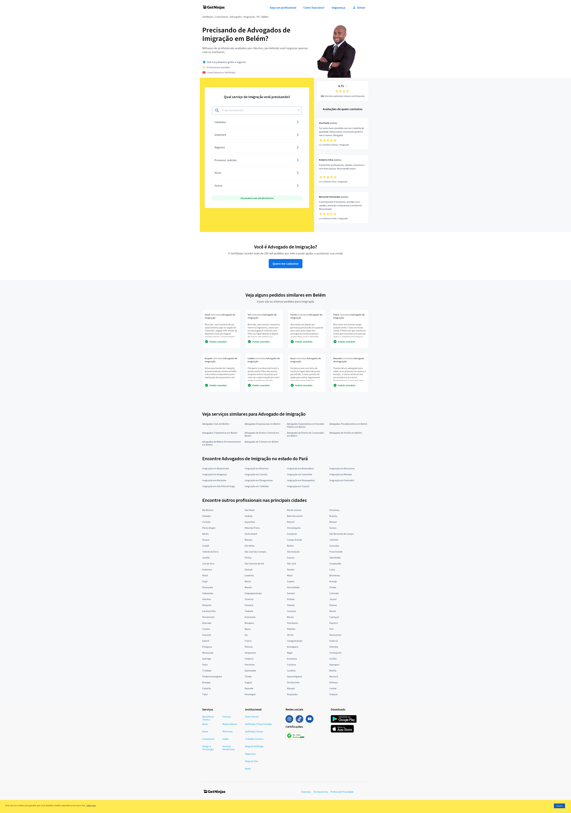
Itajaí (205, 581)
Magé (289, 652)
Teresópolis (335, 652)
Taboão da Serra (210, 551)
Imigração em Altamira (256, 468)
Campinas (292, 533)
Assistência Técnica (208, 718)
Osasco (206, 539)
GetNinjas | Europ (254, 731)
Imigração (249, 16)
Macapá (291, 688)
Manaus (248, 539)
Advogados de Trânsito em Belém (262, 441)
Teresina (249, 599)
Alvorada (206, 622)
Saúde (225, 738)
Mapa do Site (251, 761)
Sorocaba (334, 545)
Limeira (206, 628)
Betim (248, 581)
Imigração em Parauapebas (301, 480)
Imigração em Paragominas (259, 480)
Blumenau (334, 575)
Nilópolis (207, 605)
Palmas (333, 605)
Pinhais (291, 599)
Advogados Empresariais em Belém (262, 423)
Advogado (236, 16)
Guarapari (334, 664)
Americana (250, 617)
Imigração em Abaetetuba (215, 468)
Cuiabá (205, 545)
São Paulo (250, 510)
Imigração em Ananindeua (300, 468)
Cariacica (291, 611)
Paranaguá (250, 694)
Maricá (290, 617)
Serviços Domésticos (228, 748)
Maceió (248, 587)
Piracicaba (207, 587)
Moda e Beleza (229, 724)
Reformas (227, 731)
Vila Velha (249, 545)
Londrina (249, 575)
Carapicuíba (335, 563)
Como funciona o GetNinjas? (221, 72)
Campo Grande (294, 539)
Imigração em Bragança (214, 474)
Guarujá (248, 569)
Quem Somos (252, 716)
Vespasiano (250, 652)
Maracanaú (207, 652)
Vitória (248, 557)
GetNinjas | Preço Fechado (258, 724)
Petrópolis (292, 622)
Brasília (333, 515)
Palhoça (333, 682)
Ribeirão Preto (252, 527)
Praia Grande (335, 551)
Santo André (251, 533)
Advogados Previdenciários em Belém (348, 423)
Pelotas (249, 646)
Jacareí (333, 599)
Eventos (226, 716)
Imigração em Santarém (341, 480)
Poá (331, 628)
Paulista (333, 622)
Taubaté (249, 611)
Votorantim (335, 634)
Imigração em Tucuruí (298, 486)
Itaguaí (248, 682)
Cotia (332, 569)
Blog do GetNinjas (254, 746)
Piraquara (207, 646)
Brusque (206, 682)
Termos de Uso (320, 791)
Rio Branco (207, 510)
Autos (205, 731)
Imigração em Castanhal (299, 474)
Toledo (248, 676)
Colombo (334, 593)
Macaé (332, 611)
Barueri (333, 521)
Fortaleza (334, 510)
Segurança (338, 8)
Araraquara (292, 646)
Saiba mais (91, 805)
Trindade (206, 670)
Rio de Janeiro (294, 510)
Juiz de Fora (208, 563)
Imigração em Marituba (214, 480)
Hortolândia (293, 587)
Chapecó (249, 658)
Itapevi (290, 581)
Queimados (250, 670)
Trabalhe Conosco (254, 738)
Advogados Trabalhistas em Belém (219, 432)
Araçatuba (292, 694)
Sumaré (291, 593)
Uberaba (333, 646)
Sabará (205, 640)
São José (291, 563)
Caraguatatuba (294, 640)
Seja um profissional (283, 8)
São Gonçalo (293, 551)
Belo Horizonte (295, 515)
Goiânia (248, 515)
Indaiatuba (207, 593)
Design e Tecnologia (208, 748)
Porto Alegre (208, 527)
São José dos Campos (255, 551)
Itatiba (333, 658)
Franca (248, 640)
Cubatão (206, 688)
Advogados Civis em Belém (215, 423)
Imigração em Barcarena (341, 468)
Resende (249, 688)
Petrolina (249, 664)
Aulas (205, 724)
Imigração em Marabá (340, 474)
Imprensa (306, 791)
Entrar (361, 8)
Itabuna (333, 694)
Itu (246, 634)
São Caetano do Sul (254, 563)
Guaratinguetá (294, 676)
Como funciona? (313, 8)
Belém (265, 16)
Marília (332, 670)
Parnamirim (208, 617)
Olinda (332, 587)
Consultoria (221, 16)
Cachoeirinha (209, 611)
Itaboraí (333, 640)
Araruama (292, 658)
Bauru (248, 628)
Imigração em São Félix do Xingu (218, 486)
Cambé (333, 688)
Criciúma (291, 664)
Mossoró (333, 676)
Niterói (290, 521)
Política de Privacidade (342, 791)
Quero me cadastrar (286, 264)
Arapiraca (207, 569)
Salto (205, 664)
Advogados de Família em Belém (345, 432)
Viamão (291, 605)
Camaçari (334, 617)
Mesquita (249, 622)
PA (258, 16)
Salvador (206, 515)
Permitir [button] (559, 806)
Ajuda (248, 768)
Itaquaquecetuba (253, 593)
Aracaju (333, 581)
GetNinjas (207, 16)
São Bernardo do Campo (341, 533)
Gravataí (249, 605)
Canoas (290, 557)
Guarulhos (250, 521)
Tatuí (205, 694)
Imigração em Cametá (256, 474)
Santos (333, 527)
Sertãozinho (293, 682)
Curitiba (206, 521)
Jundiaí (206, 557)
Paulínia (291, 628)
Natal (205, 575)
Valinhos (206, 599)
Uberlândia (335, 557)
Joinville (333, 539)
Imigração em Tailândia (257, 486)
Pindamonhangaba (212, 676)
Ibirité (290, 634)
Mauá (289, 575)
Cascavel (206, 634)
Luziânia (291, 670)
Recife (205, 533)
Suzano (290, 569)
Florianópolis (294, 527)
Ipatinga (206, 658)
